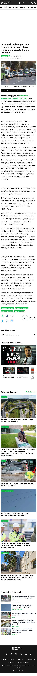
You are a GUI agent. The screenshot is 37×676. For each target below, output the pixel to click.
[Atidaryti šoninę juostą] (1, 7)
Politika (5, 553)
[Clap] (25, 318)
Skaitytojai (16, 602)
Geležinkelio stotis (6, 311)
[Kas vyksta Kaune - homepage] (7, 2)
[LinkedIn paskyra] (21, 654)
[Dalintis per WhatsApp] (2, 316)
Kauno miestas (7, 491)
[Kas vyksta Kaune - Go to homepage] (18, 648)
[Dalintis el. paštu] (12, 321)
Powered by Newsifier (18, 670)
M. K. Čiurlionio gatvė (21, 308)
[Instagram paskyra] (16, 654)
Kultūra (5, 427)
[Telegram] (2, 321)
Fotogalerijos (31, 7)
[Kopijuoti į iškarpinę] (7, 321)
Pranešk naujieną (19, 7)
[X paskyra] (6, 654)
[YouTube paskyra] (26, 654)
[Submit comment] (34, 335)
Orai (3, 461)
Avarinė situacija (20, 311)
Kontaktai (4, 659)
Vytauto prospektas (7, 308)
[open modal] (35, 3)
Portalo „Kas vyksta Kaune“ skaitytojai (12, 59)
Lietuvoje (15, 626)
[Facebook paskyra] (11, 654)
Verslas (5, 521)
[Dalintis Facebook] (7, 316)
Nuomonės (6, 56)
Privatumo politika (23, 662)
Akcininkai (12, 662)
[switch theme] (32, 2)
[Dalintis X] (12, 316)
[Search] (29, 3)
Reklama (12, 659)
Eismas (4, 397)
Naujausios (7, 7)
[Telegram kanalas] (31, 654)
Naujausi (20, 659)
